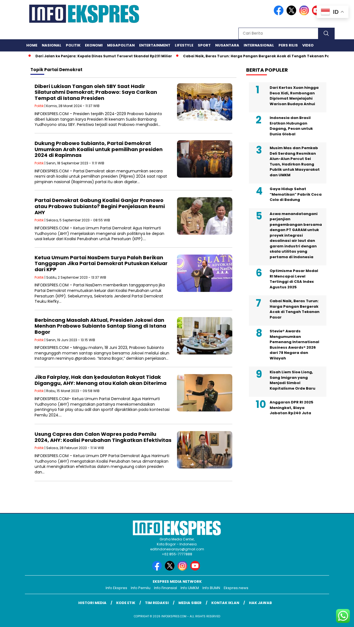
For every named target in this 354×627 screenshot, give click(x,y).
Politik (73, 45)
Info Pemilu (140, 587)
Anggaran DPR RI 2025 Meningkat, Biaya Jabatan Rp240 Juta (291, 408)
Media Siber (190, 602)
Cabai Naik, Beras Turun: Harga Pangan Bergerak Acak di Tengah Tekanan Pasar (248, 56)
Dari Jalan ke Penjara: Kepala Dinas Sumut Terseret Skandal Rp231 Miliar (92, 56)
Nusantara (227, 45)
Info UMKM (190, 587)
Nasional (51, 45)
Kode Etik (125, 602)
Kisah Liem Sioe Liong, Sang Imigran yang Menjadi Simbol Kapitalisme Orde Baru (292, 380)
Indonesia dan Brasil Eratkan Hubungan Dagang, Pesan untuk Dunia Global (291, 126)
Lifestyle (184, 45)
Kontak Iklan (225, 602)
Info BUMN (211, 587)
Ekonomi (94, 45)
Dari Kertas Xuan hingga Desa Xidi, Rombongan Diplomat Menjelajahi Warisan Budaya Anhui (294, 96)
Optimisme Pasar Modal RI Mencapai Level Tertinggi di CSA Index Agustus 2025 (294, 279)
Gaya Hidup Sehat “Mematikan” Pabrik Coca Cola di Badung (296, 194)
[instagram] (305, 14)
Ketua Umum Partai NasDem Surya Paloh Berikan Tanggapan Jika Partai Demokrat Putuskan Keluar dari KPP (101, 263)
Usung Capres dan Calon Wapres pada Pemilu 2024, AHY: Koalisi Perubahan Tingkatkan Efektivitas (103, 437)
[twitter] (292, 14)
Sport (204, 45)
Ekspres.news (236, 587)
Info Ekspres (116, 587)
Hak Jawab (260, 602)
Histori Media (92, 602)
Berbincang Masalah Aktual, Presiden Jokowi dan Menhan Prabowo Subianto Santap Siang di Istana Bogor (100, 326)
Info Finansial (165, 587)
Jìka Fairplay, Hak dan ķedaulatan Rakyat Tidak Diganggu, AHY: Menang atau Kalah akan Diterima (100, 380)
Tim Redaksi (157, 602)
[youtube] (196, 569)
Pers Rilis (288, 45)
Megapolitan (121, 45)
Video (308, 45)
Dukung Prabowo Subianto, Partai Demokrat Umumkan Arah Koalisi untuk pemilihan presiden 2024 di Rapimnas (99, 149)
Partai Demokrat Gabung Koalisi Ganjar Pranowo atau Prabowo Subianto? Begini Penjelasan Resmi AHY (100, 206)
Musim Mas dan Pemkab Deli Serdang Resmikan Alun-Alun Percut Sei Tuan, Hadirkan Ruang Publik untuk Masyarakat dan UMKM (295, 161)
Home (31, 45)
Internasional (259, 45)
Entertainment (154, 45)
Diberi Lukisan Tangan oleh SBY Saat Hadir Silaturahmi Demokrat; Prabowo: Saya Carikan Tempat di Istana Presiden (96, 92)
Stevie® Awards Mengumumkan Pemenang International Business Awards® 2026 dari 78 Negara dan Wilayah (294, 344)
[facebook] (279, 14)
